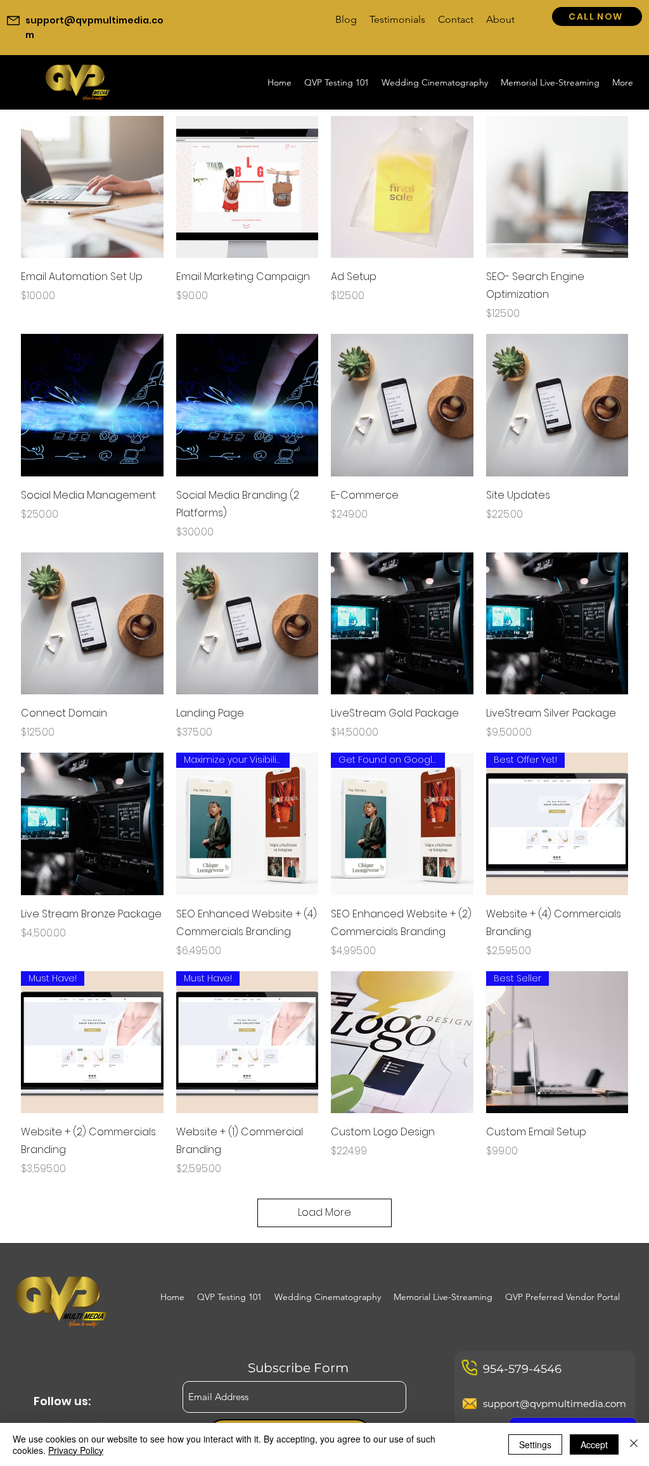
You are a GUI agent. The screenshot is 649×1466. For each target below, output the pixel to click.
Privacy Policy (75, 1450)
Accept (594, 1444)
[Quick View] (92, 187)
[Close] (633, 1444)
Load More (324, 1212)
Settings (535, 1444)
